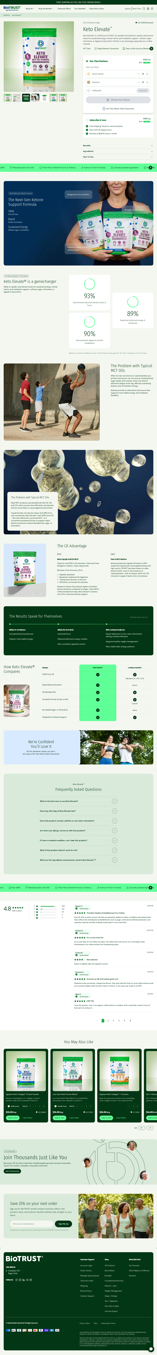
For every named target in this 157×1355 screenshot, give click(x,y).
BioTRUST (7, 15)
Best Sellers (110, 1270)
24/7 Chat (137, 9)
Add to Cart (13, 1118)
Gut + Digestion (111, 1301)
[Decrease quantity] (35, 1106)
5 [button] (124, 1020)
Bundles (108, 1275)
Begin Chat (12, 1273)
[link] (49, 918)
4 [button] (119, 1020)
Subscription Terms (108, 1323)
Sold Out (143, 91)
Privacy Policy (85, 1323)
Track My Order (86, 1281)
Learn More (27, 1118)
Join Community (12, 1171)
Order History (86, 1270)
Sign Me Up (63, 1224)
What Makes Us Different (139, 1270)
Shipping (84, 1286)
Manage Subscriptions (89, 1275)
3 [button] (113, 1020)
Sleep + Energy (111, 1296)
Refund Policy (86, 1291)
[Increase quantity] (44, 1106)
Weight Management (113, 1291)
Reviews (132, 1275)
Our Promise (134, 1265)
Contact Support (87, 1296)
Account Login (86, 1265)
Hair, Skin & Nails (112, 1306)
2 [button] (108, 1020)
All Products (110, 1265)
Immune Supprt (111, 1311)
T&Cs (95, 1323)
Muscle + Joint (111, 1286)
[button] (97, 1020)
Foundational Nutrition (114, 1281)
